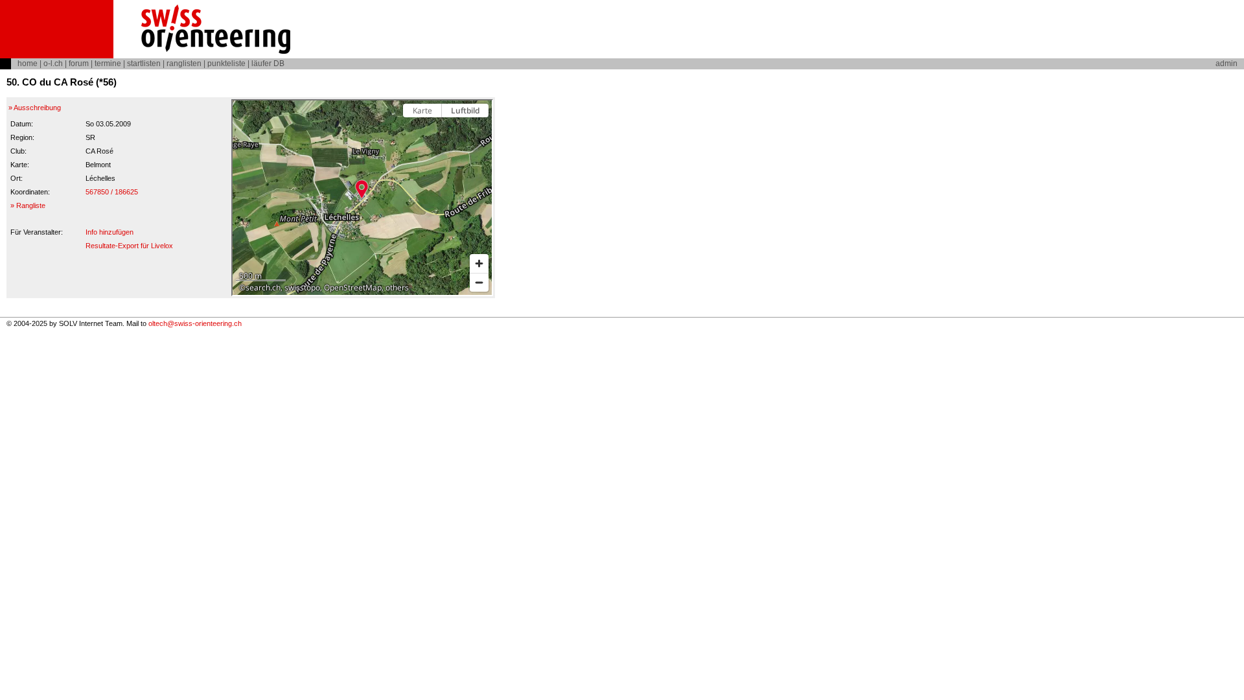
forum (79, 63)
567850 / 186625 (112, 192)
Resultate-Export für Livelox (129, 246)
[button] (362, 189)
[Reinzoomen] (479, 263)
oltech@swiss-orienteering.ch (195, 323)
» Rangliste (27, 205)
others (397, 287)
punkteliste (226, 63)
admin (1226, 63)
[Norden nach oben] (479, 133)
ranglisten (184, 63)
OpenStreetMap (353, 287)
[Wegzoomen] (479, 282)
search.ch (263, 287)
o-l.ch (53, 63)
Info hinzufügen (109, 232)
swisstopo (302, 287)
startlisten (144, 63)
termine (108, 63)
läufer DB (267, 63)
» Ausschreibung (34, 107)
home (27, 63)
